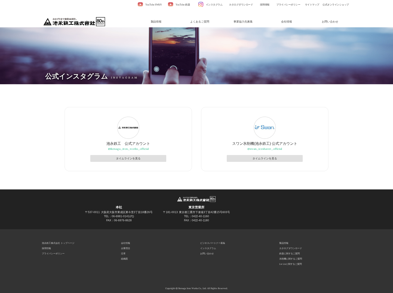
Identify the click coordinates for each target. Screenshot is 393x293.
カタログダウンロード (241, 4)
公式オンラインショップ (335, 4)
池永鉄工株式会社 (75, 21)
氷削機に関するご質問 (290, 258)
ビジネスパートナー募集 (212, 243)
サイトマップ (312, 4)
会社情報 (286, 21)
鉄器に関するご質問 (289, 253)
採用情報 (265, 4)
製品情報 (156, 21)
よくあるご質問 (199, 21)
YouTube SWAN (153, 4)
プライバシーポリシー (288, 4)
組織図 (124, 258)
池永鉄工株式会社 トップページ (58, 243)
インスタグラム (214, 4)
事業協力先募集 (243, 21)
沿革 (123, 253)
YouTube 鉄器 (183, 4)
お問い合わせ (330, 21)
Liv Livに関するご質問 (290, 264)
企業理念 (125, 248)
